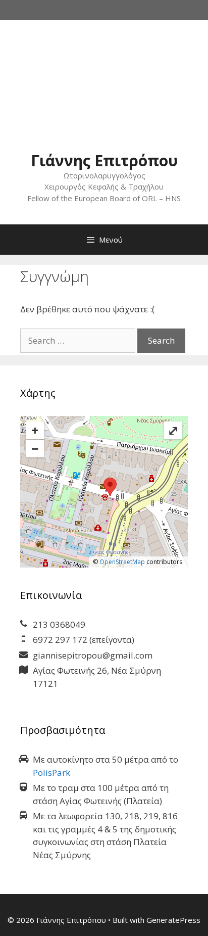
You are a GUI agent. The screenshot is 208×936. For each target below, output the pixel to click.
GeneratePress (173, 920)
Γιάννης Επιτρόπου (104, 160)
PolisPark (51, 772)
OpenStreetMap (122, 561)
